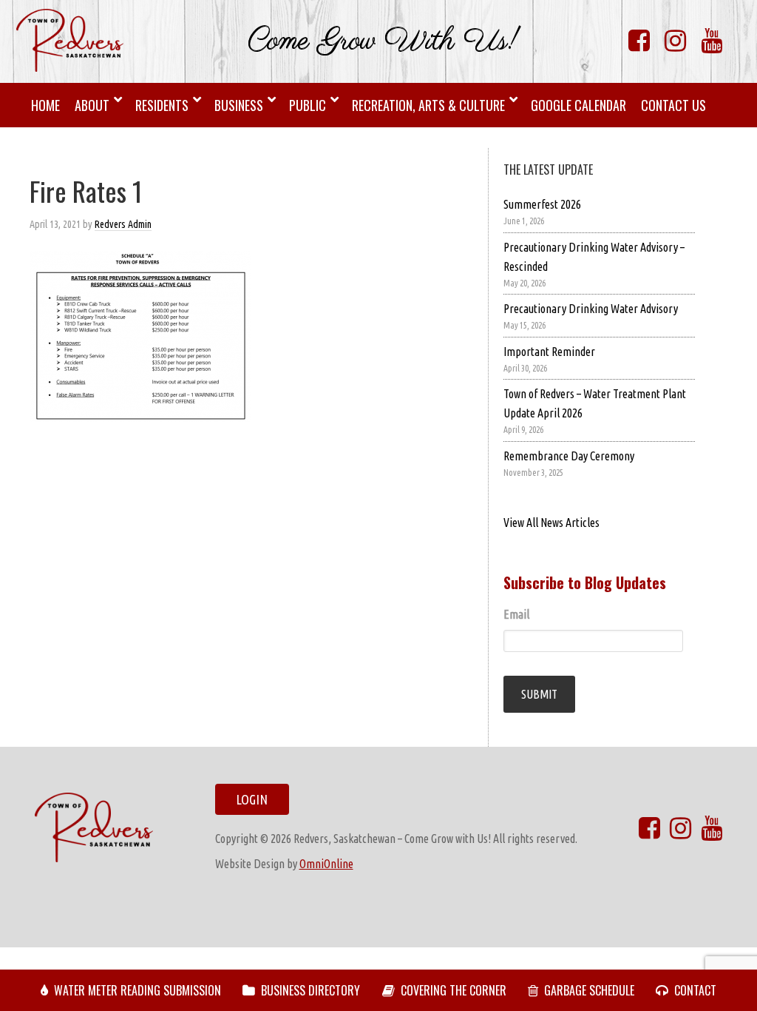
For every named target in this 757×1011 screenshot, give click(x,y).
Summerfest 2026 (542, 204)
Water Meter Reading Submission (137, 990)
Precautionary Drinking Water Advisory (590, 308)
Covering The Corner (453, 990)
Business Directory (310, 990)
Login (252, 799)
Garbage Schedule (589, 990)
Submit (539, 694)
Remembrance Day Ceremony (568, 456)
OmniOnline (326, 863)
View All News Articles (551, 522)
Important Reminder (549, 351)
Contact (695, 990)
